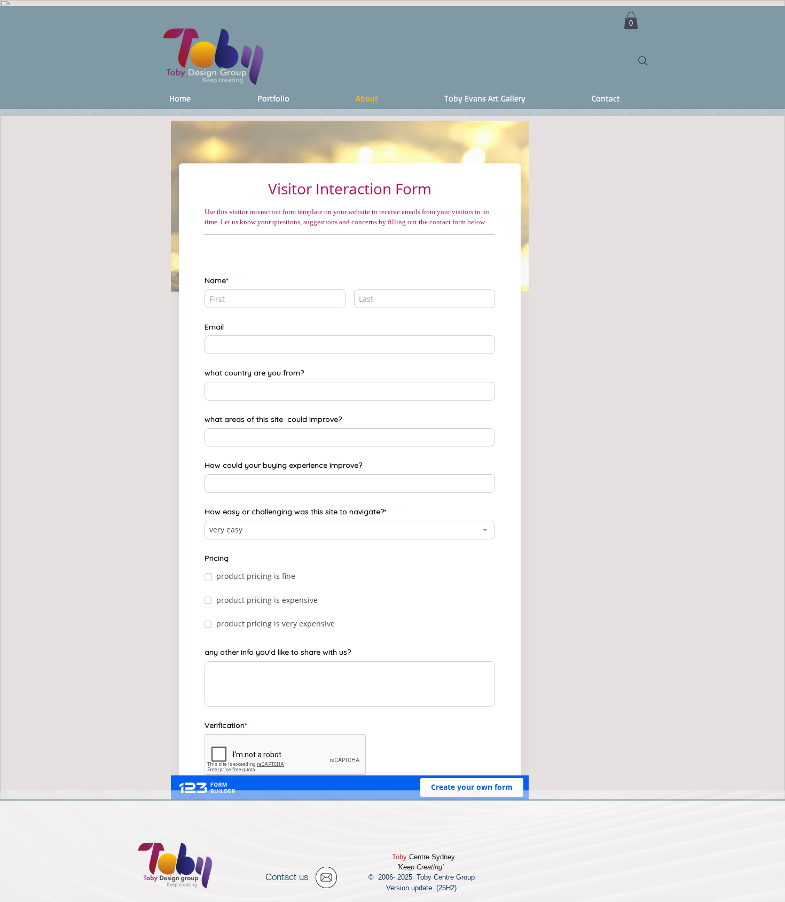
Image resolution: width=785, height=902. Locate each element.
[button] (631, 20)
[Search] (643, 61)
